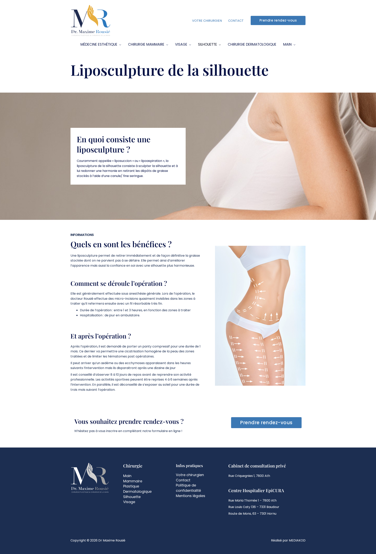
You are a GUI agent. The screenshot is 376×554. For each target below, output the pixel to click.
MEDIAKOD (297, 540)
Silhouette (132, 496)
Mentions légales (190, 495)
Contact (183, 480)
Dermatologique (137, 491)
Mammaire (132, 481)
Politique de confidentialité (188, 488)
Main (127, 475)
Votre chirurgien (190, 474)
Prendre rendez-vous (266, 422)
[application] (119, 44)
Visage (129, 501)
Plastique (131, 486)
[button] (278, 20)
